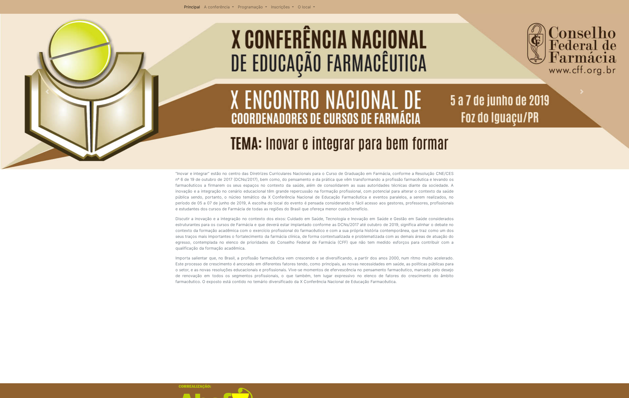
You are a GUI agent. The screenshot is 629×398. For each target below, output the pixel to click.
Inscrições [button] (281, 6)
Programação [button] (251, 6)
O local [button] (305, 6)
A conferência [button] (217, 6)
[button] (47, 92)
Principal (192, 6)
